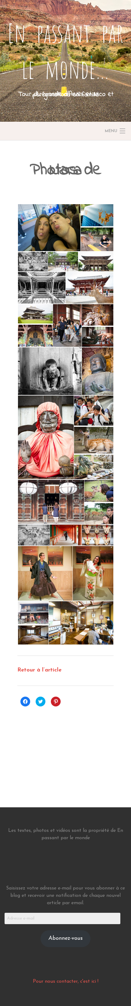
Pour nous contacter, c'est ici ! (65, 981)
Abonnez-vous (65, 938)
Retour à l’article (39, 670)
